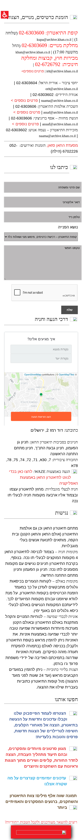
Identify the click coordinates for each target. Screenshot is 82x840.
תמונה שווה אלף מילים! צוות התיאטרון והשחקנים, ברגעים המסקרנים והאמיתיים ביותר (41, 802)
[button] (5, 24)
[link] (41, 831)
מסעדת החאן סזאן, (62, 145)
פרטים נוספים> (32, 71)
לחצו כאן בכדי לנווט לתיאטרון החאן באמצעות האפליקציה (43, 477)
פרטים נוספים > (24, 100)
